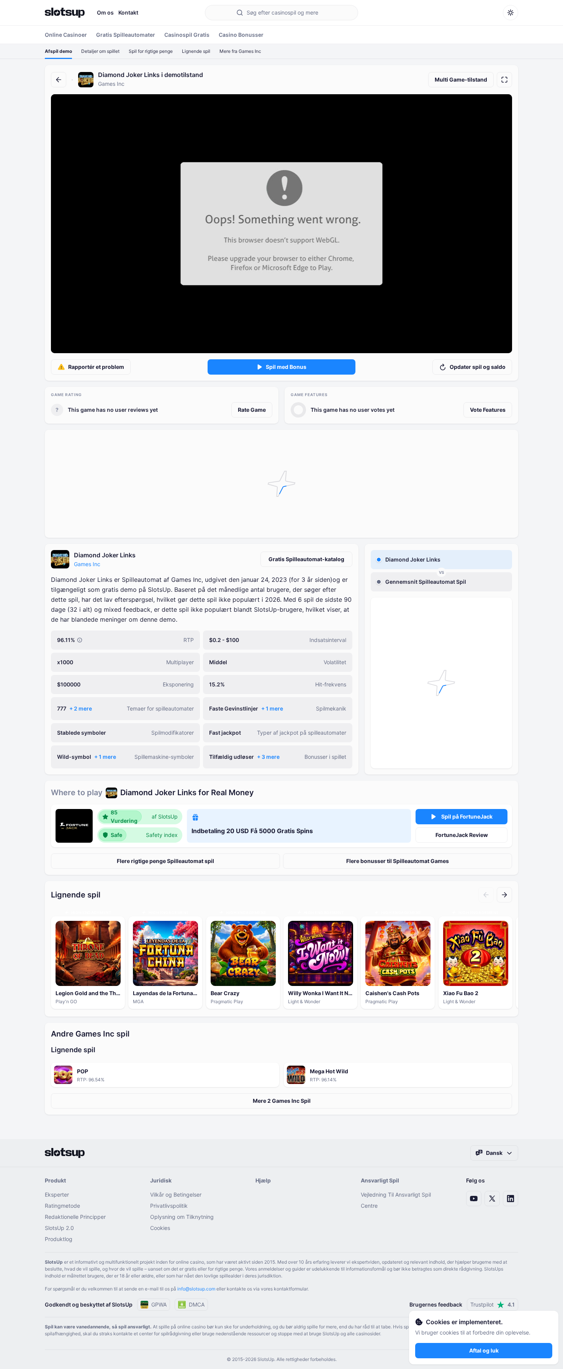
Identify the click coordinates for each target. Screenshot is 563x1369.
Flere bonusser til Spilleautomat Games (397, 861)
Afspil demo (58, 51)
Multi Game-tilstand (461, 79)
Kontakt (128, 12)
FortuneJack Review (461, 835)
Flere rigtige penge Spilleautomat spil (165, 861)
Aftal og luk (484, 1350)
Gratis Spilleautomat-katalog (306, 559)
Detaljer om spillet (100, 51)
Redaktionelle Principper (75, 1216)
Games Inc (87, 564)
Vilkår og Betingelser (175, 1194)
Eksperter (57, 1194)
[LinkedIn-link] (510, 1198)
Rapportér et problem (96, 367)
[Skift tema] (510, 12)
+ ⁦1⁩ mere (272, 708)
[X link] (492, 1198)
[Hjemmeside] (65, 13)
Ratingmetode (62, 1205)
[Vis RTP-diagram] (79, 640)
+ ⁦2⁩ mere (80, 708)
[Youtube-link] (473, 1198)
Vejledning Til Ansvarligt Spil (396, 1194)
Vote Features (488, 409)
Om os (105, 12)
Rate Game (252, 409)
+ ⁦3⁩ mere (268, 756)
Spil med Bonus (286, 367)
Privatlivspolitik (169, 1205)
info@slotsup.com (196, 1289)
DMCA (197, 1304)
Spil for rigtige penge (151, 51)
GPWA (159, 1304)
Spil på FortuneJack (467, 816)
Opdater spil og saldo (478, 367)
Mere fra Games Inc (240, 51)
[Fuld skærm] (504, 79)
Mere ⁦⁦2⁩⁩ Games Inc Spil (282, 1100)
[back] (58, 79)
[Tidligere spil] (486, 894)
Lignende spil (196, 51)
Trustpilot (492, 1304)
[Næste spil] (504, 894)
